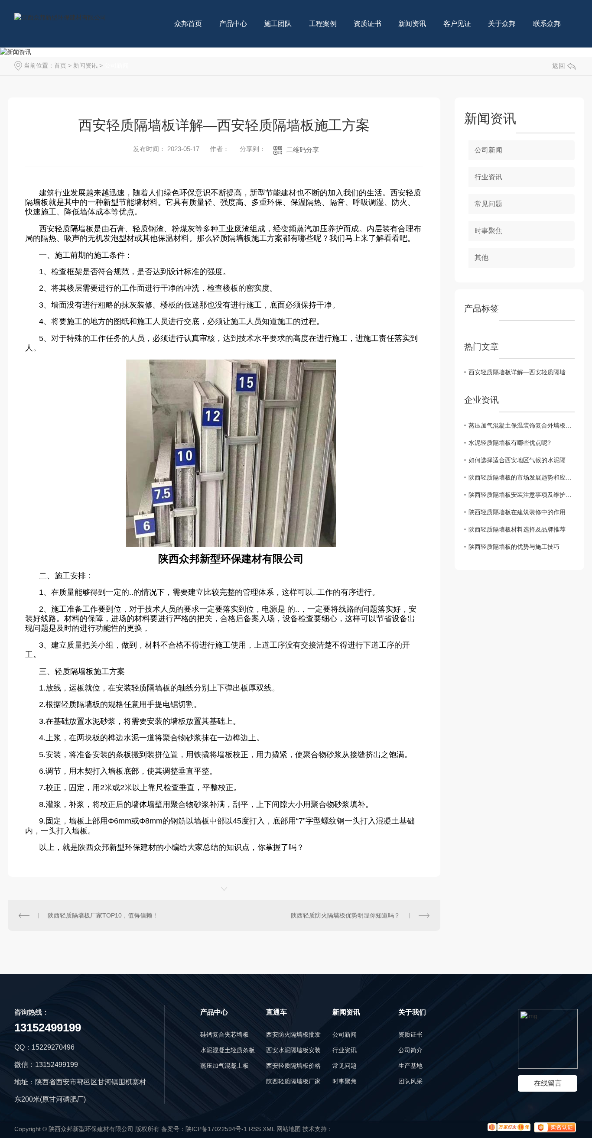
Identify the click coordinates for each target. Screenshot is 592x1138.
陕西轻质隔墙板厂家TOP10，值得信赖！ (103, 915)
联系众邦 (547, 23)
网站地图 (288, 1128)
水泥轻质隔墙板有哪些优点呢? (509, 442)
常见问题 (488, 203)
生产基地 (410, 1065)
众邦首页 (188, 23)
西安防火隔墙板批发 (293, 1034)
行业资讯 (488, 177)
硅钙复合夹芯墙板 (224, 1034)
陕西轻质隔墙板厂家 (293, 1081)
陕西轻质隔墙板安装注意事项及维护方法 (521, 494)
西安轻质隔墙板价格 (293, 1065)
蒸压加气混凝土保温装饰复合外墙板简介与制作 (521, 425)
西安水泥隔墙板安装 (293, 1050)
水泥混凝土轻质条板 (227, 1050)
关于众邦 (502, 23)
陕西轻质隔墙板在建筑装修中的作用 (517, 512)
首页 (60, 65)
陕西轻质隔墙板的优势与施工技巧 (513, 546)
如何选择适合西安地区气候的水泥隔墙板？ (521, 460)
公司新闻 (116, 65)
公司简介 (410, 1050)
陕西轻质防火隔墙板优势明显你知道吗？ (345, 915)
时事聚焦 (488, 230)
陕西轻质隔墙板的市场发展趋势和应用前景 (521, 477)
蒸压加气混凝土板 (224, 1065)
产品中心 (233, 23)
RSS (255, 1128)
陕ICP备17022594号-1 (216, 1128)
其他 (481, 257)
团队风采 (410, 1081)
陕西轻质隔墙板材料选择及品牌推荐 (517, 529)
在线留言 (548, 1083)
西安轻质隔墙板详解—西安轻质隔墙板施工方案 (521, 372)
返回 (558, 65)
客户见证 (457, 23)
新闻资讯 (412, 23)
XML (269, 1128)
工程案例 (323, 23)
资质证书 (367, 23)
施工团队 (278, 23)
